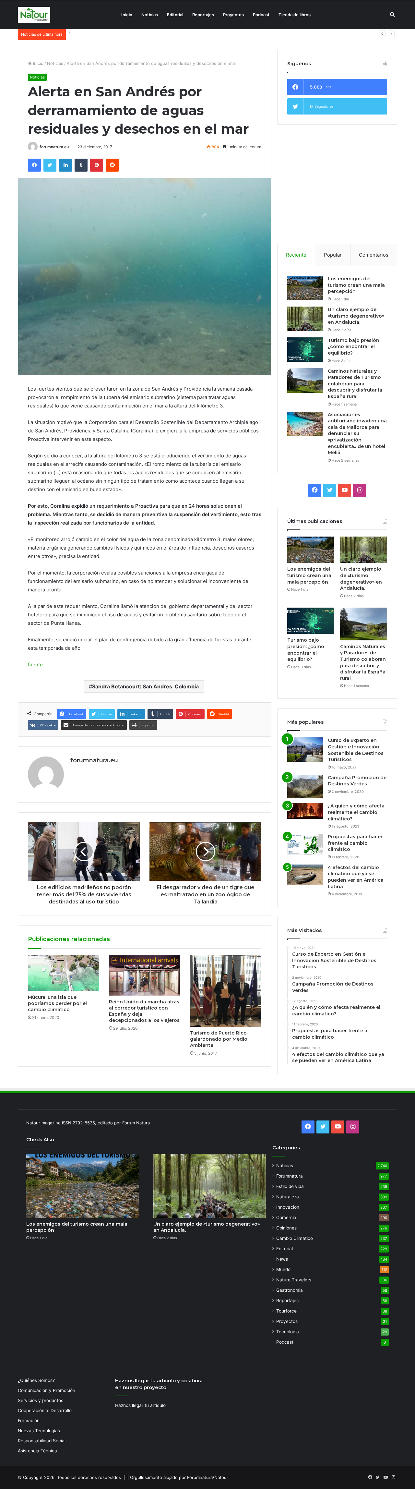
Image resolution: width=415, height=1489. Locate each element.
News (282, 1259)
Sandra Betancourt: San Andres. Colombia (145, 686)
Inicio (126, 14)
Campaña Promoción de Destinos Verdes (357, 781)
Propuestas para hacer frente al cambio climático (355, 843)
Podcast (261, 14)
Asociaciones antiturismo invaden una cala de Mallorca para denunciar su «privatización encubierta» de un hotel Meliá (357, 434)
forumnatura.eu (54, 146)
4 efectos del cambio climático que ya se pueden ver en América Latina (356, 877)
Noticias (149, 14)
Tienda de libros (295, 14)
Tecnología (287, 1331)
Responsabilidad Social (41, 1440)
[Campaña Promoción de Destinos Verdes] (305, 787)
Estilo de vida (290, 1186)
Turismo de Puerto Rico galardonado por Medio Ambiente (218, 1039)
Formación (29, 1420)
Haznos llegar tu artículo (140, 1405)
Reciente (296, 255)
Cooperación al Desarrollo (45, 1410)
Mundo (283, 1269)
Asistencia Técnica (37, 1450)
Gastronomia (289, 1290)
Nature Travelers (293, 1279)
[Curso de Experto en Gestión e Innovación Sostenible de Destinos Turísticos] (305, 749)
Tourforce (286, 1310)
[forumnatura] (34, 15)
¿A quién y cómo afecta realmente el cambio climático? (356, 812)
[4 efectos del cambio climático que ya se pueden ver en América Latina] (305, 875)
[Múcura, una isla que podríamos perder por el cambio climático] (63, 973)
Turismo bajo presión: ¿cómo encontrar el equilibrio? (122, 34)
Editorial (175, 14)
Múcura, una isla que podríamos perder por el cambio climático (57, 1003)
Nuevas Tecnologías (39, 1430)
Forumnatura (289, 1176)
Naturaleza (287, 1196)
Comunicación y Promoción (46, 1390)
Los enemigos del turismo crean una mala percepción (356, 285)
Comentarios (373, 255)
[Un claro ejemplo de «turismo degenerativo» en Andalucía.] (305, 319)
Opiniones (286, 1227)
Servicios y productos (40, 1400)
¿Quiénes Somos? (36, 1380)
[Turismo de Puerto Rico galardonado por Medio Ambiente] (225, 991)
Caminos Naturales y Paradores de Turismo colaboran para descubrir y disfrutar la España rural (355, 383)
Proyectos (233, 14)
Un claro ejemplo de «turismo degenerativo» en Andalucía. (356, 316)
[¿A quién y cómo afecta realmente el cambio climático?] (305, 811)
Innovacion (287, 1207)
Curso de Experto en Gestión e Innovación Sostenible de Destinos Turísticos (356, 749)
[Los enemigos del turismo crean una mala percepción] (305, 288)
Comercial (286, 1217)
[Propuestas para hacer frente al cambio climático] (305, 844)
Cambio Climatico (294, 1238)
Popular (333, 255)
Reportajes (203, 14)
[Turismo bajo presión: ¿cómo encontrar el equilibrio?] (305, 349)
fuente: (36, 664)
